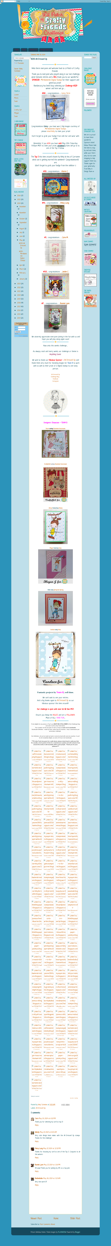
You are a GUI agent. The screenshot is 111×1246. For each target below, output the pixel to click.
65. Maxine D (36, 980)
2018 (19, 303)
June (21, 236)
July (21, 233)
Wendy (37, 1132)
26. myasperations (49, 843)
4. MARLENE (72, 761)
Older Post (75, 1218)
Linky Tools (71, 1098)
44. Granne (72, 898)
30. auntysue (48, 857)
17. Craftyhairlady (37, 816)
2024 (19, 203)
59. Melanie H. (60, 953)
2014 (19, 318)
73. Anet (36, 1008)
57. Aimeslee (36, 953)
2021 (19, 291)
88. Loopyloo (72, 1049)
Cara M (65, 237)
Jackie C (65, 272)
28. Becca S (72, 843)
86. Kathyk (48, 1049)
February (23, 273)
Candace (52, 629)
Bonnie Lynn (64, 303)
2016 (19, 310)
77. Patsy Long (36, 1021)
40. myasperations (72, 884)
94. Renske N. (48, 1076)
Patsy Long (39, 1148)
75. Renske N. (60, 1008)
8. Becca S (72, 775)
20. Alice (72, 816)
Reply (37, 1125)
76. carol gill (72, 1008)
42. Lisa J (48, 898)
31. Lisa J (60, 857)
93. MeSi (36, 1076)
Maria (16, 98)
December (23, 207)
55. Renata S (61, 939)
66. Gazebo (48, 980)
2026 (19, 196)
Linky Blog (76, 1098)
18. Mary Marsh (48, 816)
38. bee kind (49, 884)
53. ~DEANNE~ (36, 939)
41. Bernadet (37, 898)
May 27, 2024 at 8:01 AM (48, 1132)
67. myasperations (60, 980)
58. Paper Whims (48, 953)
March (22, 269)
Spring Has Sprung (58, 590)
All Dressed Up (70, 360)
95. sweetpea (60, 1076)
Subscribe (90, 103)
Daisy (61, 508)
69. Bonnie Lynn (36, 994)
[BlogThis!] (64, 1105)
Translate (21, 63)
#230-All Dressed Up (22, 245)
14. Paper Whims (48, 802)
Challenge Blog (55, 377)
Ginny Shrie (65, 93)
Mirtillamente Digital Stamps (51, 80)
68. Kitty (72, 980)
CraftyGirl (47, 464)
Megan (51, 548)
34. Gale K (48, 871)
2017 (19, 307)
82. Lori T (48, 1035)
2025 (19, 200)
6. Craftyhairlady (48, 775)
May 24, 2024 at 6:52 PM (47, 1118)
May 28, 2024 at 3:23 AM (51, 1178)
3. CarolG (60, 761)
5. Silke (36, 775)
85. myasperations (37, 1049)
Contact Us (33, 50)
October (22, 219)
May (21, 240)
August (22, 229)
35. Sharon (60, 871)
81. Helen (36, 1035)
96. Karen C (72, 1076)
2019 (19, 299)
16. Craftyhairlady (72, 802)
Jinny (50, 508)
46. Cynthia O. (48, 912)
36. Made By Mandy (72, 871)
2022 (19, 288)
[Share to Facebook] (67, 1105)
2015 (19, 314)
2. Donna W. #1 (48, 761)
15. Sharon (60, 802)
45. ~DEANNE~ (36, 912)
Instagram (55, 381)
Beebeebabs (39, 1178)
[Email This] (62, 1105)
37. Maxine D (36, 884)
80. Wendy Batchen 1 (72, 1021)
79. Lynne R (61, 1021)
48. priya (72, 912)
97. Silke (36, 1090)
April (21, 265)
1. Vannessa (37, 761)
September (23, 223)
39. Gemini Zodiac (60, 884)
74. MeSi (48, 1008)
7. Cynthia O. (60, 775)
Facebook (55, 379)
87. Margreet (60, 1049)
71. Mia (60, 994)
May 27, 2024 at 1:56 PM (52, 1165)
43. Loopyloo (60, 898)
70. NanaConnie (48, 994)
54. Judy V (48, 939)
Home (16, 50)
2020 (19, 295)
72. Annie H (73, 994)
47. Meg (60, 912)
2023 (19, 284)
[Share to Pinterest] (69, 1105)
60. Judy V (72, 953)
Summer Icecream (59, 428)
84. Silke (72, 1035)
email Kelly (51, 131)
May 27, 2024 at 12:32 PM (52, 1148)
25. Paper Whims (36, 843)
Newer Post (36, 1218)
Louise (16, 95)
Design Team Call (46, 50)
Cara (36, 1118)
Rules (24, 50)
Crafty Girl (18, 110)
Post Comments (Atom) (47, 1224)
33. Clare (36, 871)
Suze (47, 428)
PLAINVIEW (62, 1232)
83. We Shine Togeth (60, 1035)
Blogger (77, 1232)
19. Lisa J (60, 816)
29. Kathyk (37, 857)
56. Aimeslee (72, 939)
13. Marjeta (37, 802)
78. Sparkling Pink (48, 1021)
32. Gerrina (72, 857)
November (23, 213)
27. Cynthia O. (60, 843)
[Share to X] (65, 1105)
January (22, 279)
